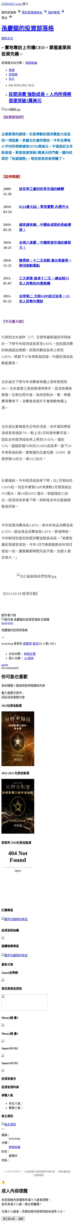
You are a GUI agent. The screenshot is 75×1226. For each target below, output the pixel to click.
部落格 (13, 74)
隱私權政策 (64, 1171)
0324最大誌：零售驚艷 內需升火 (44, 207)
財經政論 (31, 62)
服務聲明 (39, 1175)
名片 (12, 78)
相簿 (12, 70)
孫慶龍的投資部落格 (27, 28)
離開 (21, 1218)
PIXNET (17, 1171)
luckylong (7, 623)
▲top (4, 664)
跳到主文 (7, 38)
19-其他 (29, 658)
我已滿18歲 (9, 1218)
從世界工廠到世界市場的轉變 (41, 189)
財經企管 (30, 653)
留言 (35, 643)
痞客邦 (27, 643)
